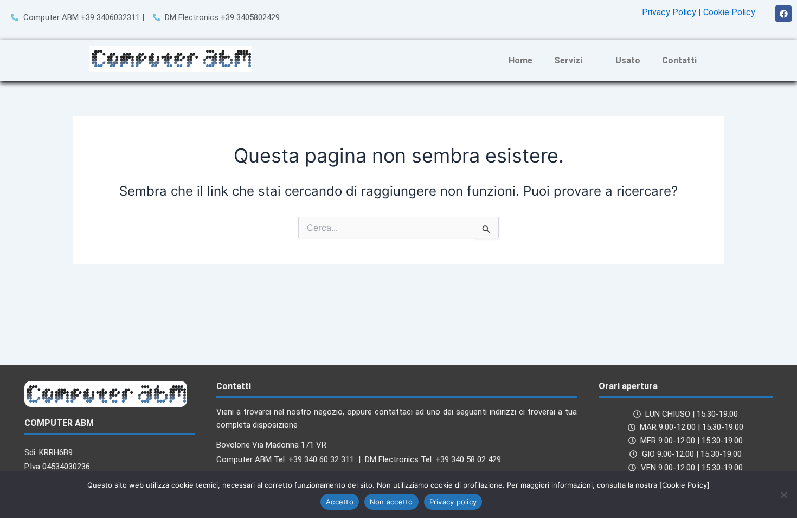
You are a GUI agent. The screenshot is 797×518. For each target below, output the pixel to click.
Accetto (339, 501)
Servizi (568, 60)
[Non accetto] (783, 494)
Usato (627, 60)
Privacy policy (453, 501)
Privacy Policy (669, 12)
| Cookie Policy (726, 12)
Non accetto (391, 501)
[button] (574, 61)
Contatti (679, 60)
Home (520, 60)
